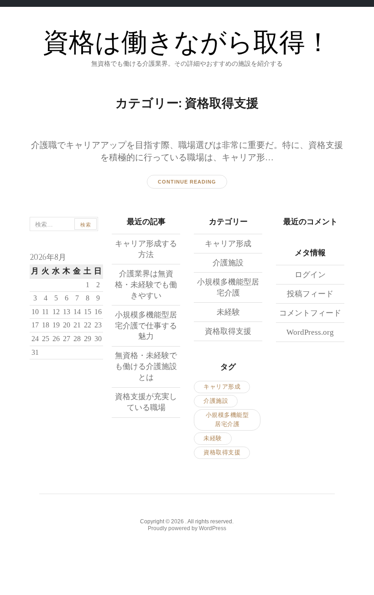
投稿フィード (310, 294)
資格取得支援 (228, 331)
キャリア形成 (228, 243)
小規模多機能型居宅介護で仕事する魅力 (146, 326)
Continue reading (187, 181)
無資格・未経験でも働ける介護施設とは (146, 366)
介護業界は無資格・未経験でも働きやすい (146, 284)
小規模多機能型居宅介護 (227, 419)
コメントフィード (310, 313)
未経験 (228, 312)
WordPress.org (310, 332)
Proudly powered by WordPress (187, 528)
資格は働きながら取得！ (187, 43)
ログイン (310, 274)
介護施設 (228, 262)
